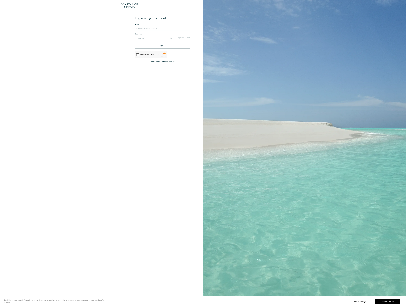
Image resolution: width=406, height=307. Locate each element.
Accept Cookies (388, 302)
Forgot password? (183, 38)
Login (161, 46)
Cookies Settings (359, 302)
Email (137, 24)
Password (138, 34)
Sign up (171, 61)
